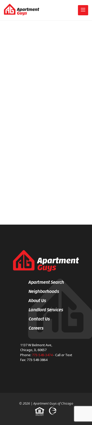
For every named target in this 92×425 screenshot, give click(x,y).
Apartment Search (46, 282)
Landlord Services (45, 309)
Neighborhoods (43, 291)
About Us (37, 300)
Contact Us (39, 319)
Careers (35, 328)
